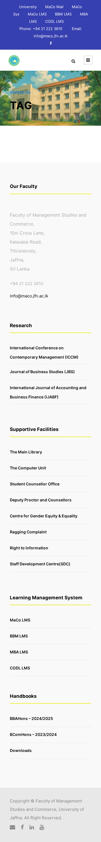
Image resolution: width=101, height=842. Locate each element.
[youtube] (42, 827)
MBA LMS (19, 652)
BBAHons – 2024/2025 (31, 718)
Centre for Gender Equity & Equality (43, 515)
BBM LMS (63, 14)
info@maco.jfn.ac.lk (29, 296)
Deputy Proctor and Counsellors (41, 499)
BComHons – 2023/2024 (33, 734)
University (28, 6)
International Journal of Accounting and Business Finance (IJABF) (48, 392)
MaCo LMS (37, 14)
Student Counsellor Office (34, 483)
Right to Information (29, 547)
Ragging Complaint (28, 531)
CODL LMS (54, 21)
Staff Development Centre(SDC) (40, 563)
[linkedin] (31, 827)
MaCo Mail (54, 6)
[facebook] (51, 43)
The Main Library (26, 451)
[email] (12, 827)
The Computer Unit (28, 467)
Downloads (21, 750)
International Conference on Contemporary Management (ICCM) (44, 352)
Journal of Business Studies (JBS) (42, 371)
